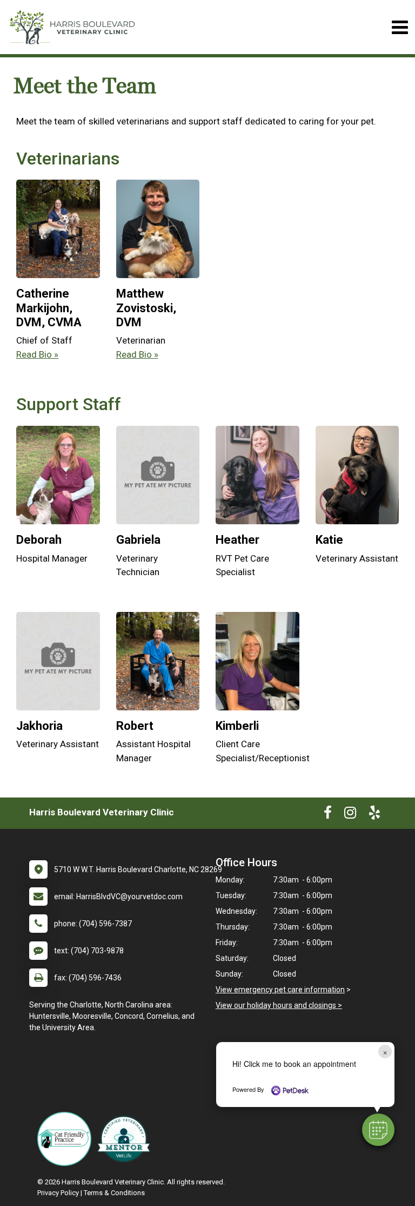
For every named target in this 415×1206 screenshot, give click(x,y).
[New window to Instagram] (350, 814)
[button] (378, 1129)
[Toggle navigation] (399, 27)
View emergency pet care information (280, 989)
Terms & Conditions (114, 1193)
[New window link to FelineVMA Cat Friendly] (67, 1139)
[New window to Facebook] (327, 814)
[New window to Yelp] (374, 814)
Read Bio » (37, 354)
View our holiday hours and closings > (279, 1005)
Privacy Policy (58, 1193)
